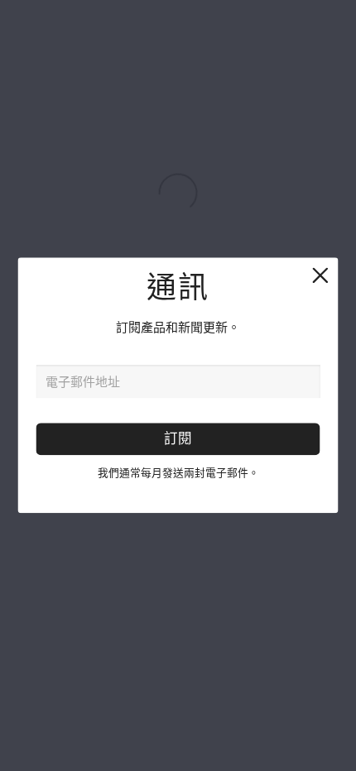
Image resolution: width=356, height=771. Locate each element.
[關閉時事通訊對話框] (319, 276)
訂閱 (178, 438)
